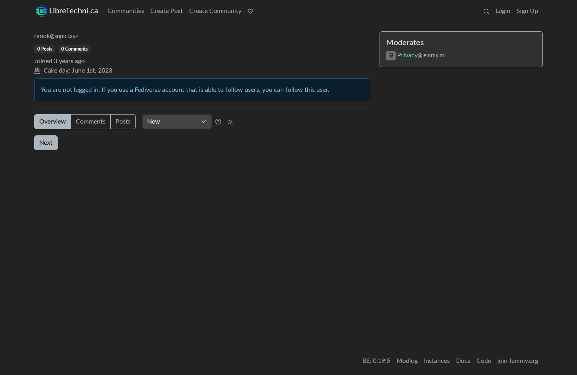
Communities (126, 11)
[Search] (486, 11)
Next (46, 143)
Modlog (407, 361)
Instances (437, 361)
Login (503, 11)
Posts (123, 121)
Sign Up (527, 11)
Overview (52, 121)
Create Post (166, 11)
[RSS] (230, 121)
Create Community (215, 11)
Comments (91, 121)
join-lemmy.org (517, 361)
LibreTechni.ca (73, 11)
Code (484, 361)
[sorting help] (218, 121)
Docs (463, 361)
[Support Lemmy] (250, 11)
